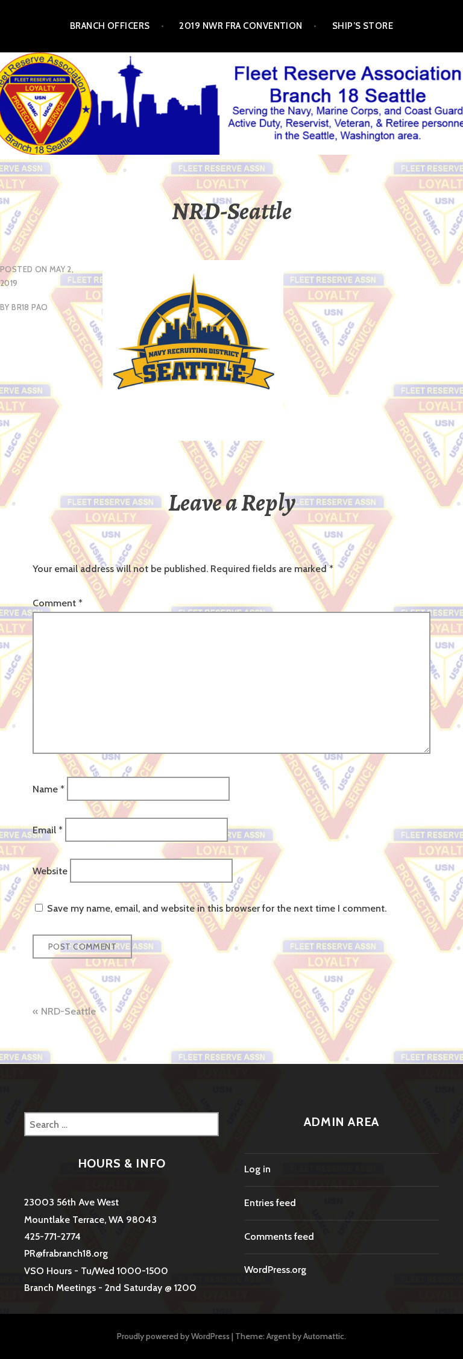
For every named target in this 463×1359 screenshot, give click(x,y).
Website (50, 871)
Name (49, 788)
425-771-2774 (52, 1236)
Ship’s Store (362, 25)
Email (48, 830)
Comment (58, 603)
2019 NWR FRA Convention (240, 25)
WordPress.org (275, 1269)
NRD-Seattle (68, 1011)
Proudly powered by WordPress (173, 1336)
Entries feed (270, 1202)
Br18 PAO (29, 307)
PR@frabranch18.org (66, 1253)
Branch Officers (110, 25)
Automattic (323, 1336)
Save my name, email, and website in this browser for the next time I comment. (216, 908)
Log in (257, 1169)
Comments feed (279, 1236)
